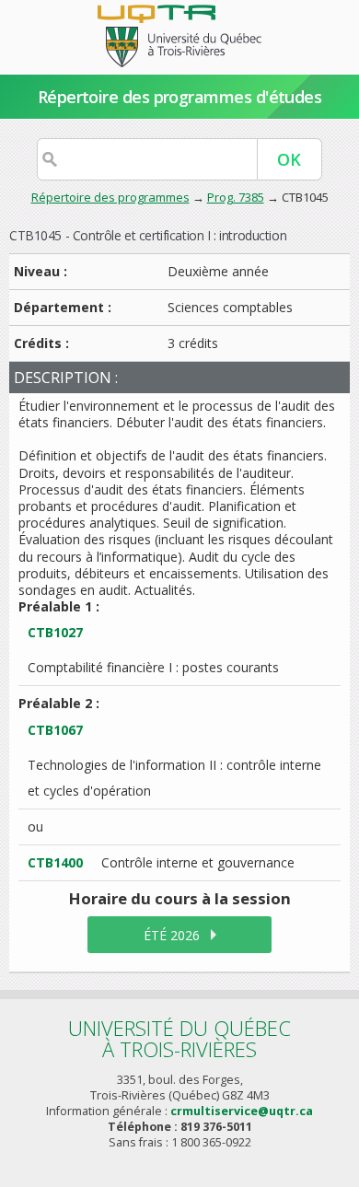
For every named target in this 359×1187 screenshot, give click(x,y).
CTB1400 (55, 862)
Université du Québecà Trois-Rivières (179, 1038)
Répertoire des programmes (110, 197)
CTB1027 (55, 632)
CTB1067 (55, 730)
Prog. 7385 (235, 197)
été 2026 (172, 935)
